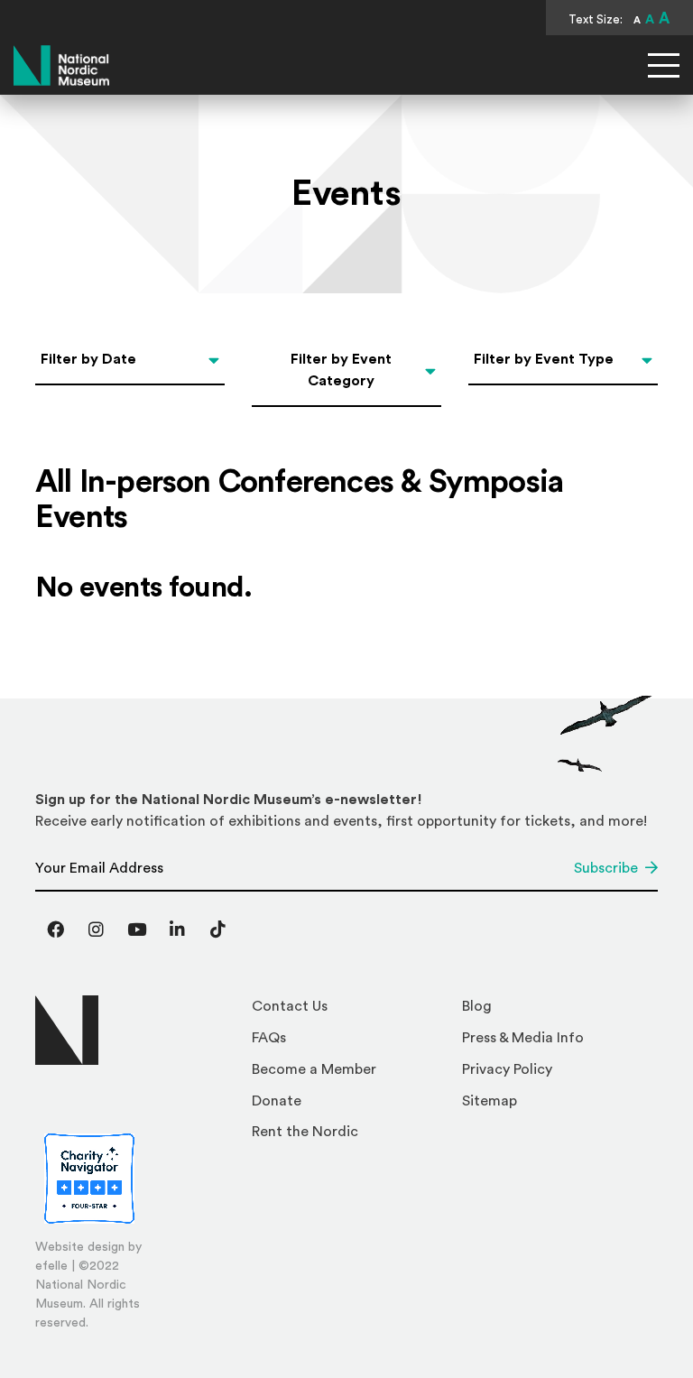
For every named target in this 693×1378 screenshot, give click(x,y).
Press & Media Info (523, 1038)
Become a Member (314, 1069)
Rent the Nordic (305, 1131)
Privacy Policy (507, 1069)
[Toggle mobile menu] (663, 65)
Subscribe (606, 868)
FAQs (269, 1038)
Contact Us (290, 1006)
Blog (477, 1006)
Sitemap (489, 1101)
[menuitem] (350, 1011)
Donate (276, 1101)
